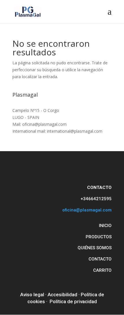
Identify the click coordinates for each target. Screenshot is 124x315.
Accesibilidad (62, 294)
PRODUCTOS (99, 236)
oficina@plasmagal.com (87, 210)
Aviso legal (32, 294)
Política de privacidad (73, 301)
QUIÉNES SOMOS (95, 247)
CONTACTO (100, 259)
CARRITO (102, 270)
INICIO (105, 225)
